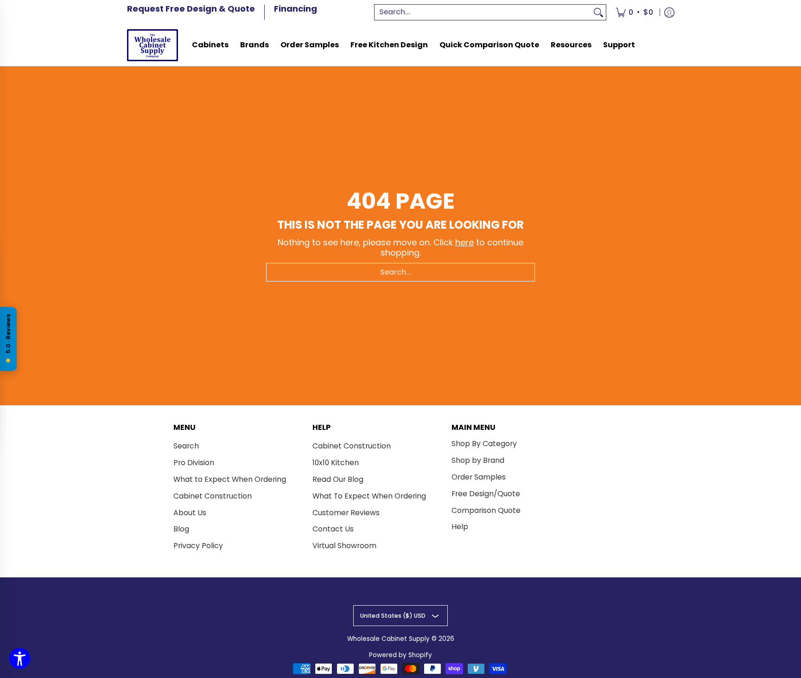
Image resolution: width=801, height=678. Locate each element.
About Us (189, 512)
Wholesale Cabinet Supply (388, 638)
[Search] (598, 12)
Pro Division (193, 462)
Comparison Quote (486, 510)
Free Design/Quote (485, 493)
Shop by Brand (477, 460)
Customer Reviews (346, 512)
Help (459, 526)
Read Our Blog (337, 479)
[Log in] (669, 12)
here (464, 242)
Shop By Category (484, 443)
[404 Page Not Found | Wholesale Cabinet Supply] (152, 45)
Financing (295, 8)
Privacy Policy (198, 545)
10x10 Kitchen (335, 462)
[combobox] (483, 12)
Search (186, 446)
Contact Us (333, 529)
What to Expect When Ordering (229, 479)
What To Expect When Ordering (369, 496)
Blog (181, 529)
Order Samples (478, 477)
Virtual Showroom (344, 545)
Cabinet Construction (212, 496)
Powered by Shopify (400, 655)
